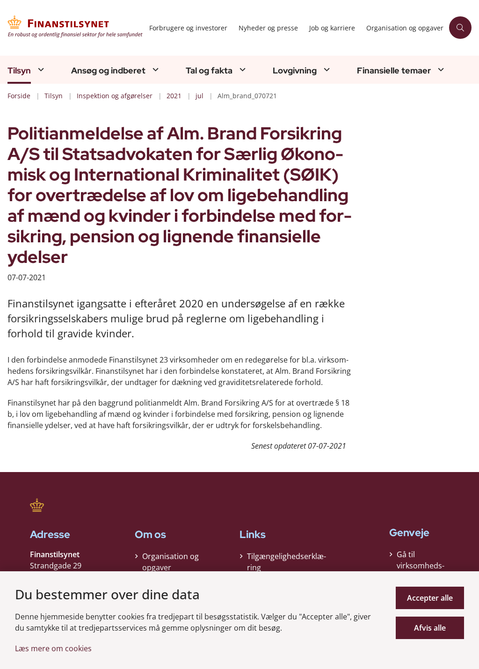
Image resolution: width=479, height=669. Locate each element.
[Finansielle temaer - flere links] (440, 69)
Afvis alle (430, 628)
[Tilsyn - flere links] (40, 69)
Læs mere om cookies (53, 648)
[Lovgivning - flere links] (325, 69)
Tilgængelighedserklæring (286, 562)
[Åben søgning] (460, 27)
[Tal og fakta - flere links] (241, 69)
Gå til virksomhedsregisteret (420, 565)
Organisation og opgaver (170, 562)
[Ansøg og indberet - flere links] (154, 69)
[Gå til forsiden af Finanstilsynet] (72, 28)
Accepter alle (430, 598)
